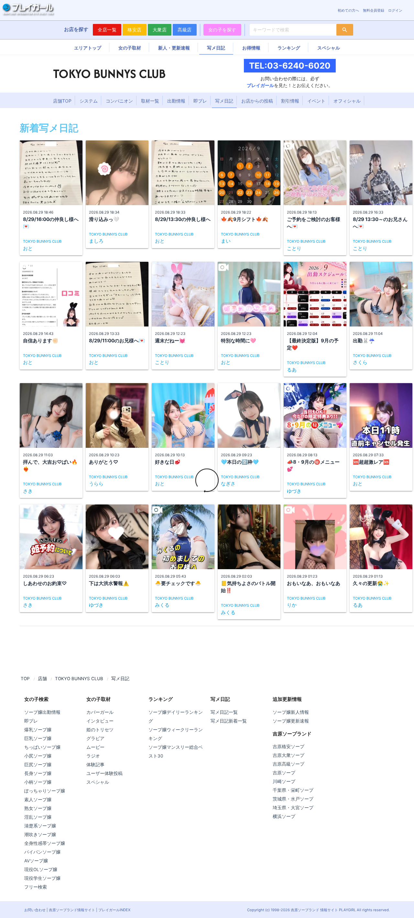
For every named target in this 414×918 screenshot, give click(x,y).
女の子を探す (222, 29)
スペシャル (328, 47)
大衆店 (160, 29)
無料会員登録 (373, 10)
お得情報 (251, 47)
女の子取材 (129, 47)
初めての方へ (348, 10)
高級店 (185, 29)
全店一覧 (107, 29)
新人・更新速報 (174, 47)
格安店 (134, 29)
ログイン (395, 10)
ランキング (289, 47)
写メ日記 (216, 47)
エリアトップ (87, 47)
